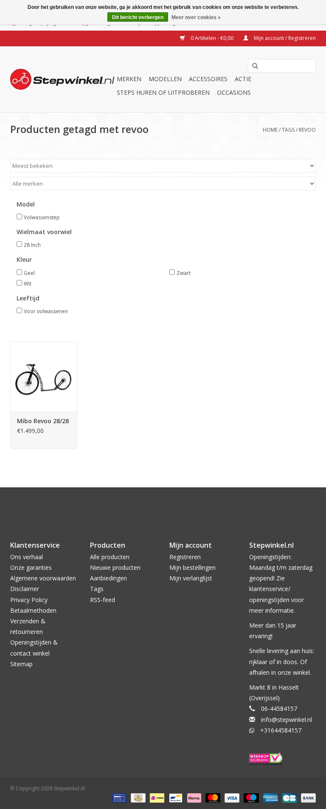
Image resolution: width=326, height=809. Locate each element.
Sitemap (21, 664)
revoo (307, 129)
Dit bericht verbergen (137, 17)
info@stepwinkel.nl (286, 720)
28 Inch (32, 245)
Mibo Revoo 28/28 (43, 421)
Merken (129, 79)
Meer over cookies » (196, 17)
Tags (288, 129)
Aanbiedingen (108, 578)
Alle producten (109, 557)
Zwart (184, 273)
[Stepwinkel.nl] (62, 79)
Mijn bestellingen (192, 567)
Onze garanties (31, 567)
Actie (243, 79)
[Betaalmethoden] (118, 797)
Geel (29, 273)
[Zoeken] (255, 66)
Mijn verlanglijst (190, 578)
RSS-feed (102, 600)
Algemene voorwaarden (43, 578)
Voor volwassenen (46, 311)
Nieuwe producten (115, 567)
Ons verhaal (26, 557)
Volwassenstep (42, 217)
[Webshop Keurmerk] (282, 758)
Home (270, 129)
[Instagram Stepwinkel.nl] (170, 507)
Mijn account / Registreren (284, 38)
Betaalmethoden (33, 610)
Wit (27, 283)
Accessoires (208, 79)
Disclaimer (24, 589)
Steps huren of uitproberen (163, 92)
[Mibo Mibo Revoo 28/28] (43, 377)
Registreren (185, 557)
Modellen (165, 79)
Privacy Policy (29, 600)
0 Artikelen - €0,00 (212, 38)
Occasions (234, 92)
